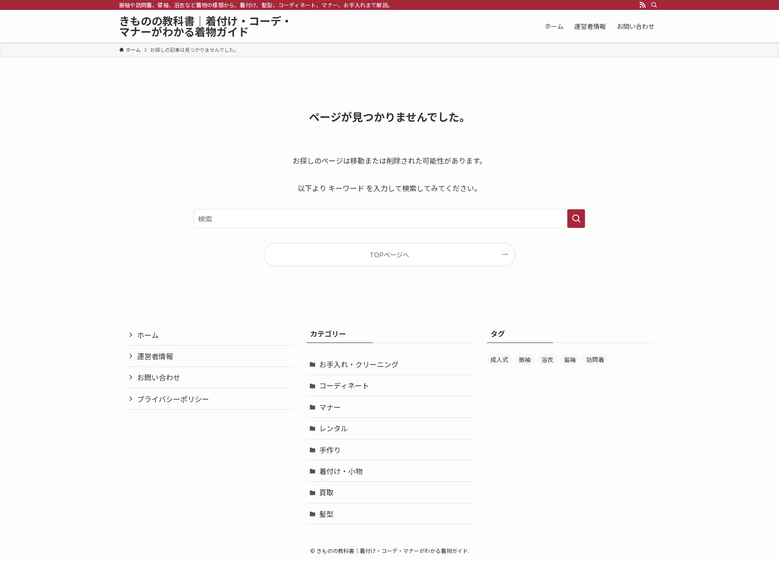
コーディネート (344, 385)
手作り (330, 449)
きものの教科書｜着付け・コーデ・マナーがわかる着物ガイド (205, 26)
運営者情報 (155, 356)
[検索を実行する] (576, 218)
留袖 (570, 359)
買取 (326, 492)
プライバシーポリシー (173, 398)
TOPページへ (389, 254)
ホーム (148, 334)
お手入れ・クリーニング (359, 364)
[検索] (654, 5)
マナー (330, 407)
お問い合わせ (158, 377)
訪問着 (595, 359)
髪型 (326, 513)
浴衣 (547, 359)
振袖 (525, 359)
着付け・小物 (340, 471)
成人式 (499, 359)
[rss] (642, 5)
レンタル (333, 428)
